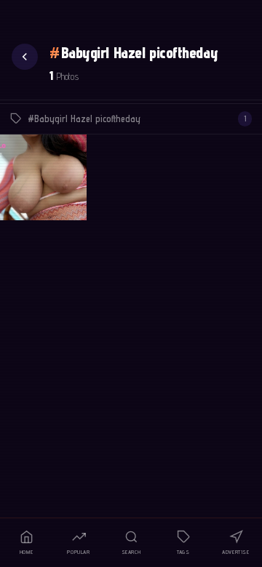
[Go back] (25, 57)
